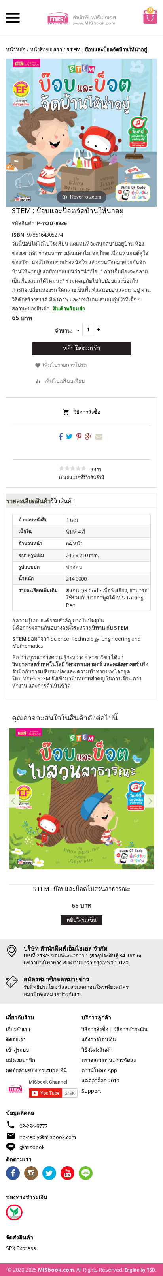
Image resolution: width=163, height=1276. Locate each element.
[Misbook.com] (81, 18)
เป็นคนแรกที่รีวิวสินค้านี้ (81, 477)
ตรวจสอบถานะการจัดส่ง (109, 1060)
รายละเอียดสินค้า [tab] (28, 501)
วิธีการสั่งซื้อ (87, 411)
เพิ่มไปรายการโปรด (65, 365)
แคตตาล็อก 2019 (100, 1080)
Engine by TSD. (140, 1270)
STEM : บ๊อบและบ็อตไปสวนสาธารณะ (81, 889)
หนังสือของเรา (46, 49)
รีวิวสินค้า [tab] (63, 501)
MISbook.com (56, 1269)
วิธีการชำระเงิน (131, 1029)
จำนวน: (63, 330)
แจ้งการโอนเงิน (99, 1039)
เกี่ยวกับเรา (18, 1029)
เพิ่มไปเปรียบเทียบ (65, 380)
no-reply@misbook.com (47, 1137)
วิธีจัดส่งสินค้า (97, 1049)
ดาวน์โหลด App (99, 1070)
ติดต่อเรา (16, 1039)
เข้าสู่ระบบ (17, 1049)
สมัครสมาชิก (20, 1060)
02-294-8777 (33, 1125)
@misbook (32, 1147)
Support (91, 1090)
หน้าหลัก (16, 49)
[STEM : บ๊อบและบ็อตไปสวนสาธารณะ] (81, 798)
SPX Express (21, 1248)
